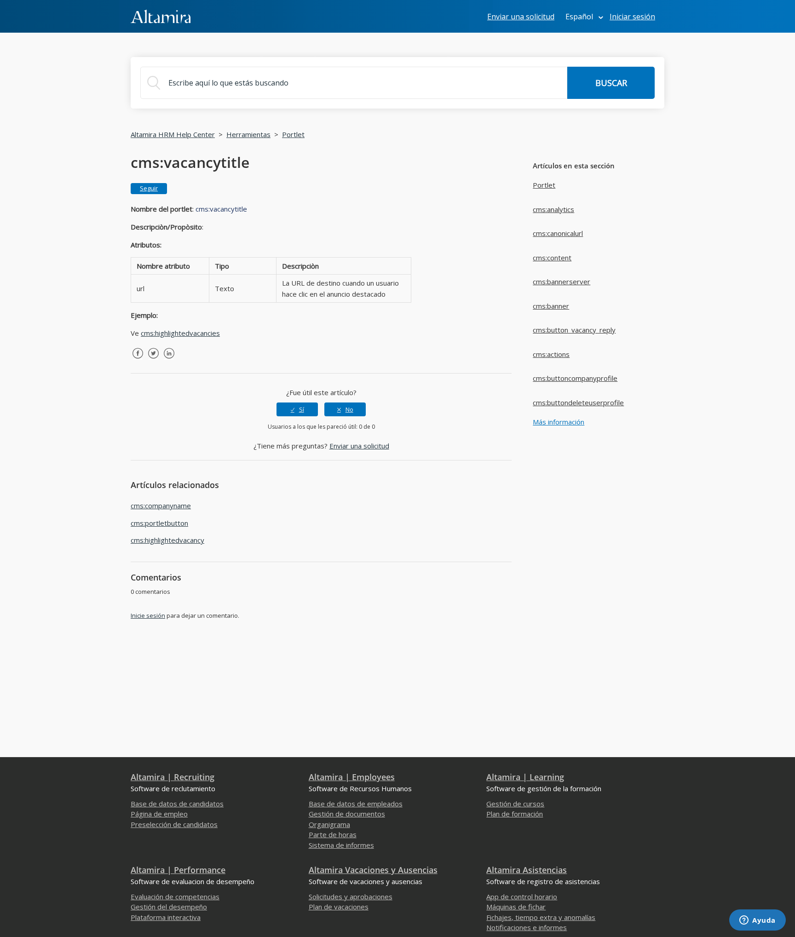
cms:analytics (553, 209)
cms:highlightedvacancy (167, 540)
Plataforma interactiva (166, 917)
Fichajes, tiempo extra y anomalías (540, 917)
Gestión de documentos (347, 813)
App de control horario (521, 896)
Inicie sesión (148, 615)
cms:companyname (161, 505)
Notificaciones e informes (526, 927)
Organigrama (329, 824)
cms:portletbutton (159, 523)
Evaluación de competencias (175, 896)
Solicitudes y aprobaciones (350, 896)
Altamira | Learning (525, 776)
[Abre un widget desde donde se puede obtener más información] (757, 920)
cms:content (552, 257)
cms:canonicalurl (558, 233)
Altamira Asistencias (526, 869)
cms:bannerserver (561, 281)
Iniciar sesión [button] (632, 16)
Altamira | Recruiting (172, 776)
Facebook (137, 360)
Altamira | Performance (178, 869)
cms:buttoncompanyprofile (575, 378)
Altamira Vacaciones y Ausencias (373, 869)
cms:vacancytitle (221, 208)
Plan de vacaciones (339, 906)
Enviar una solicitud (520, 16)
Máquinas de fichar (516, 906)
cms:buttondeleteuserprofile (578, 402)
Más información (558, 421)
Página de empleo (159, 813)
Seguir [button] (149, 188)
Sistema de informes (341, 845)
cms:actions (551, 354)
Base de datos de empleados (356, 803)
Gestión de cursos (515, 803)
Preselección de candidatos (174, 824)
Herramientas (248, 134)
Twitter (153, 360)
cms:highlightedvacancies (180, 333)
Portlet (293, 134)
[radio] (297, 409)
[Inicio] (160, 15)
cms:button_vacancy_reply (574, 329)
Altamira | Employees (352, 776)
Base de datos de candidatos (177, 803)
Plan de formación (514, 813)
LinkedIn (169, 360)
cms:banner (551, 305)
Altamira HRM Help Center (173, 134)
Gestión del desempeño (169, 906)
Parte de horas (333, 834)
